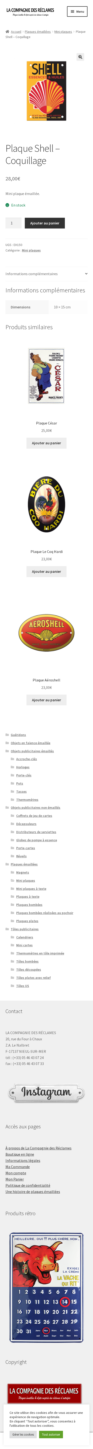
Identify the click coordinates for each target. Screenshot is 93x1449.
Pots (19, 783)
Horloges (23, 767)
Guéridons (18, 735)
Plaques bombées (29, 905)
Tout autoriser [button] (51, 1434)
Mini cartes (24, 945)
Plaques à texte (27, 896)
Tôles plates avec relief (33, 977)
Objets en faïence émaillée (30, 743)
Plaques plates (27, 921)
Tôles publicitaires (25, 929)
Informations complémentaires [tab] (31, 273)
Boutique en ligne (19, 1154)
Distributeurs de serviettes (36, 832)
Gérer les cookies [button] (23, 1434)
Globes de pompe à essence (36, 840)
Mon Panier (14, 1179)
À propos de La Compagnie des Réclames (38, 1148)
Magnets (22, 872)
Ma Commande (17, 1166)
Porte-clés (23, 775)
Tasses (21, 791)
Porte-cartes (25, 848)
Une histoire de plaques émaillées (32, 1191)
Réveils (21, 856)
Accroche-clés (26, 759)
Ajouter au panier (44, 223)
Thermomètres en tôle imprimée (40, 953)
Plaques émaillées (38, 31)
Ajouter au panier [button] (46, 442)
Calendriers (24, 937)
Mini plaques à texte (31, 888)
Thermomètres (27, 799)
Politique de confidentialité (27, 1185)
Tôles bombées (27, 961)
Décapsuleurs (26, 824)
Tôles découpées (28, 969)
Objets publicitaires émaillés (32, 751)
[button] (80, 57)
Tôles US (22, 986)
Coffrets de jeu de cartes (34, 816)
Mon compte (15, 1172)
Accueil (16, 31)
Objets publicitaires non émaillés (35, 807)
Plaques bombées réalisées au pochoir (44, 913)
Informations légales (22, 1160)
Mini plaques (63, 31)
